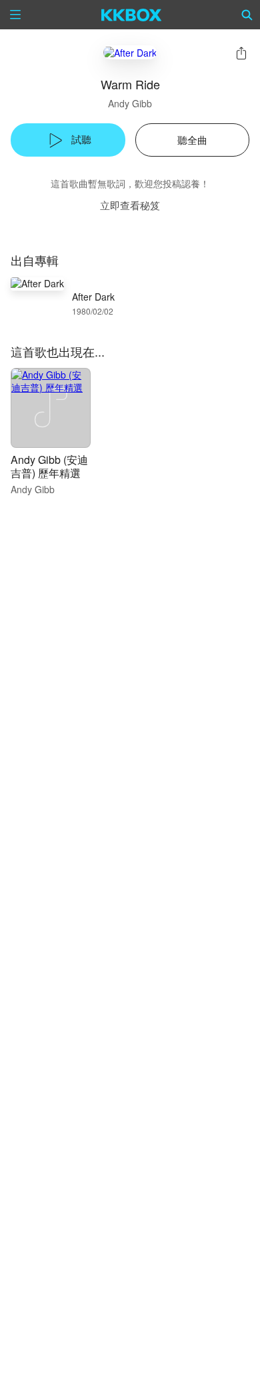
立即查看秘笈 (130, 205)
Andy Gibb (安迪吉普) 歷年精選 (49, 466)
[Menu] (15, 15)
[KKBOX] (131, 14)
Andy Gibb (130, 103)
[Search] (247, 15)
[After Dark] (130, 52)
